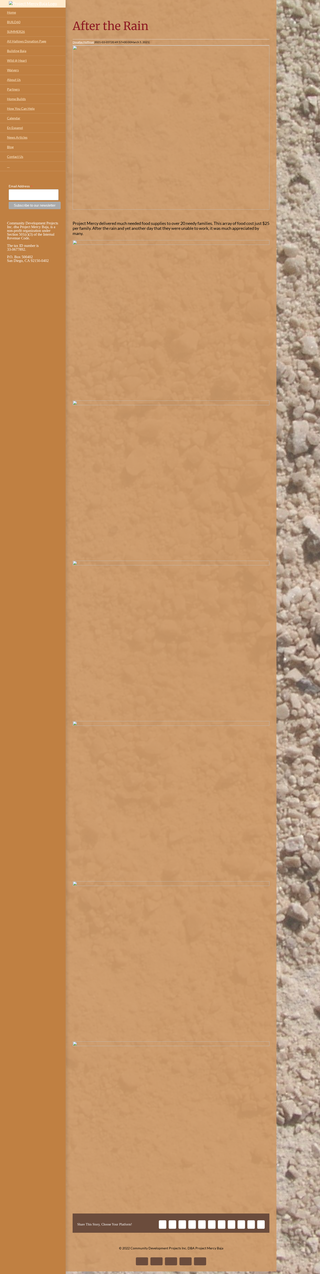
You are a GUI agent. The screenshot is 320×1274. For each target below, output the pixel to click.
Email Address (21, 186)
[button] (32, 166)
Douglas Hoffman (83, 42)
